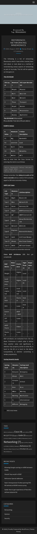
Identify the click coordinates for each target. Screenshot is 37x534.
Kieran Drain (26, 49)
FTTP (11, 435)
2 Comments (18, 51)
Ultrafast (24, 449)
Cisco (18, 431)
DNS (27, 432)
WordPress (25, 529)
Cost (24, 432)
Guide (21, 435)
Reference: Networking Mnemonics (18, 42)
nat (30, 438)
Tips (17, 449)
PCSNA (7, 446)
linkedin (15, 438)
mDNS (20, 438)
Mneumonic (25, 438)
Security (6, 449)
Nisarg (18, 531)
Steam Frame (12, 449)
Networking (12, 442)
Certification (10, 432)
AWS (5, 432)
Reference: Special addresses (13, 478)
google (16, 435)
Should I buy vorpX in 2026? (13, 474)
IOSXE (10, 438)
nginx (23, 442)
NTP (26, 442)
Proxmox (17, 446)
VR (5, 451)
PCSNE (12, 446)
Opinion (7, 514)
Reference (25, 446)
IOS (6, 438)
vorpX (30, 449)
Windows (9, 451)
